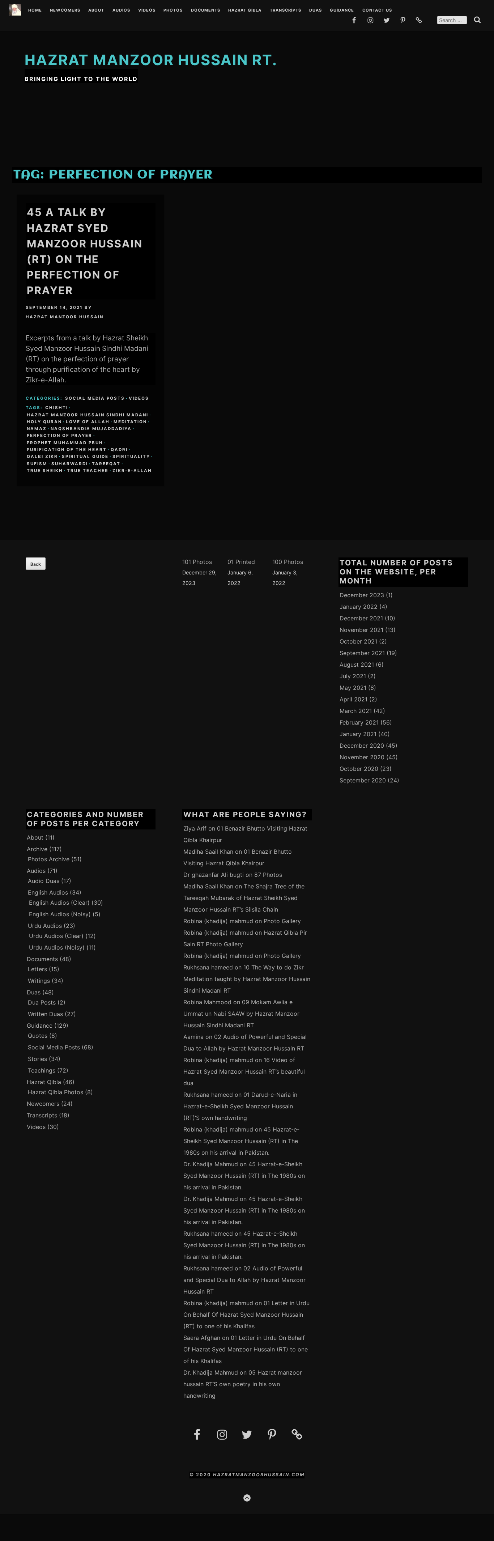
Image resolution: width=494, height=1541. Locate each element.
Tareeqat (106, 463)
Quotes (37, 1035)
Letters (37, 969)
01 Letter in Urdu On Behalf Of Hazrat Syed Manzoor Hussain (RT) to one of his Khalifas (246, 1314)
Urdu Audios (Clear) (56, 935)
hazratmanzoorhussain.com (259, 1474)
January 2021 (358, 734)
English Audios (48, 892)
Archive (37, 849)
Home (35, 10)
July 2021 (353, 676)
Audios (121, 10)
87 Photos (268, 874)
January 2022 (359, 606)
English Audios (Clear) (59, 902)
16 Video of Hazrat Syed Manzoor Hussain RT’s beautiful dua (244, 1071)
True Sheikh (45, 470)
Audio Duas (43, 880)
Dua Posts (42, 1002)
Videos (147, 10)
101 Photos (197, 561)
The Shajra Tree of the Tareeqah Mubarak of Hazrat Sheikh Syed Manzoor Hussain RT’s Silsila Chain (244, 898)
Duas (315, 10)
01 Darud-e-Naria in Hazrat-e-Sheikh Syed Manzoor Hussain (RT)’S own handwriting (240, 1106)
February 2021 (359, 722)
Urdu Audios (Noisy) (57, 947)
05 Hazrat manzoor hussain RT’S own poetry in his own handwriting (242, 1384)
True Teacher (87, 470)
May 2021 (353, 687)
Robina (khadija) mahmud (218, 921)
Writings (39, 980)
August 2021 (357, 664)
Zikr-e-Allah (132, 470)
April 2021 (353, 699)
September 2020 (363, 780)
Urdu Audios (45, 925)
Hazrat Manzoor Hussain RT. (151, 60)
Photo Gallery (282, 921)
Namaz (37, 428)
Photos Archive (48, 859)
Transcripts (285, 10)
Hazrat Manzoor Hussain (64, 316)
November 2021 (361, 629)
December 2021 (361, 618)
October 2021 (358, 641)
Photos (173, 10)
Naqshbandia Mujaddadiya (91, 428)
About (96, 10)
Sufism (37, 463)
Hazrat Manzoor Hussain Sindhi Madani (87, 414)
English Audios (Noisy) (60, 914)
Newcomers (65, 10)
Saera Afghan (201, 1337)
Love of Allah (88, 421)
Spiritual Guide (85, 456)
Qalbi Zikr (42, 456)
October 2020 (359, 768)
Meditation (130, 421)
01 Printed (241, 561)
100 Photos (287, 561)
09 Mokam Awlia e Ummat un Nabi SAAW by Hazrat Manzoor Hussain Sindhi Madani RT (241, 1013)
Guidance (342, 10)
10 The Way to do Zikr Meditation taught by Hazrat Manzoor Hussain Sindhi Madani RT (246, 979)
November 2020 (362, 757)
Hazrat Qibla (244, 10)
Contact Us (377, 10)
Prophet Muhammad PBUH (65, 442)
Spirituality (131, 456)
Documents (205, 10)
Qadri (119, 449)
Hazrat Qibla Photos (55, 1092)
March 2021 (356, 710)
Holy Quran (44, 421)
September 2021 (362, 653)
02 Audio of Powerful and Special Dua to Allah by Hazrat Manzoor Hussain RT (244, 1280)
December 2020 (362, 745)
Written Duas (45, 1014)
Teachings (41, 1070)
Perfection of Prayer (59, 435)
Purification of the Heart (67, 449)
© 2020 (201, 1474)
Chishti (56, 407)
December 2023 (362, 595)
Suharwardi (69, 463)
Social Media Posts (95, 398)
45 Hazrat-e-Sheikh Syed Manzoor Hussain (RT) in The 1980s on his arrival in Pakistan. (241, 1141)
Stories (37, 1058)
